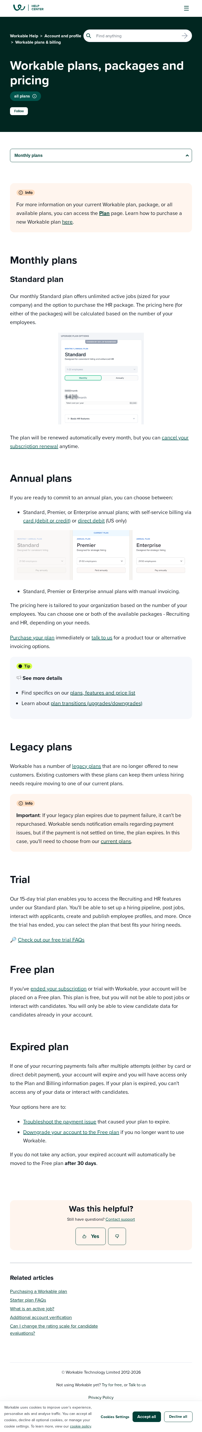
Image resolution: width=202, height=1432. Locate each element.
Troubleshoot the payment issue (59, 1121)
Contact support (120, 1219)
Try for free (112, 1385)
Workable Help (24, 36)
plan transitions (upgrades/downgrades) (96, 703)
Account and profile (62, 36)
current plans (116, 841)
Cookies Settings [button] (115, 1416)
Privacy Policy (101, 1397)
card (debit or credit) (46, 520)
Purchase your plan (32, 637)
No (117, 1237)
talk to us (102, 637)
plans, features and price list (102, 692)
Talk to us (137, 1385)
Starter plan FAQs (28, 1300)
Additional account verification (41, 1317)
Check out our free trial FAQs (51, 939)
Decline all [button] (178, 1416)
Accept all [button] (146, 1417)
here (67, 221)
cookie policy (80, 1426)
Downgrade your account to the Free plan (71, 1132)
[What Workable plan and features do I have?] (34, 96)
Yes (91, 1237)
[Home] (32, 8)
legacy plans (86, 766)
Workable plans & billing (38, 42)
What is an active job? (32, 1308)
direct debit (91, 520)
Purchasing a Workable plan (38, 1291)
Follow (19, 111)
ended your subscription (59, 988)
